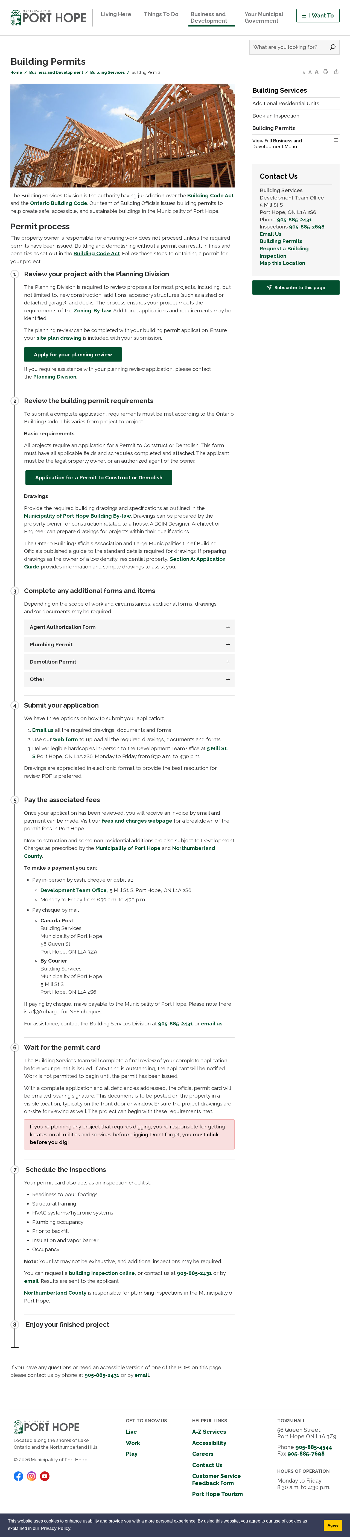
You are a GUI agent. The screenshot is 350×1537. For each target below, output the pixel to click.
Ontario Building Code (58, 203)
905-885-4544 (313, 1447)
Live (131, 1432)
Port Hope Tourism (217, 1494)
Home (16, 72)
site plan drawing (59, 338)
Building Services (107, 72)
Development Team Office (73, 890)
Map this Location (282, 263)
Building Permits (281, 241)
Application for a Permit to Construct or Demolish (98, 477)
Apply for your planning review (73, 354)
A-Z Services (209, 1432)
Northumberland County (55, 1293)
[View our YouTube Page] (44, 1476)
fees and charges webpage (137, 821)
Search (332, 47)
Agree (333, 1525)
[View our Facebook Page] (18, 1476)
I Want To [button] (321, 15)
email (31, 1281)
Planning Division (54, 377)
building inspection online (102, 1273)
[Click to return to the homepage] (48, 18)
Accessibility (209, 1443)
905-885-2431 (175, 1023)
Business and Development (56, 72)
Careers (203, 1454)
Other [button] (36, 679)
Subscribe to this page (300, 287)
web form (65, 739)
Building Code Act (210, 195)
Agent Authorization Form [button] (62, 627)
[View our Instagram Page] (31, 1476)
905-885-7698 (306, 1453)
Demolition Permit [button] (52, 662)
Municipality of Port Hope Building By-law (77, 516)
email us (212, 1023)
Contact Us (207, 1465)
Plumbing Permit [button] (50, 644)
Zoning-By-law (92, 310)
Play (132, 1454)
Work (133, 1443)
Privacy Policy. (56, 1528)
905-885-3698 (307, 227)
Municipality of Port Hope (128, 848)
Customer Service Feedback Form (216, 1479)
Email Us (271, 234)
